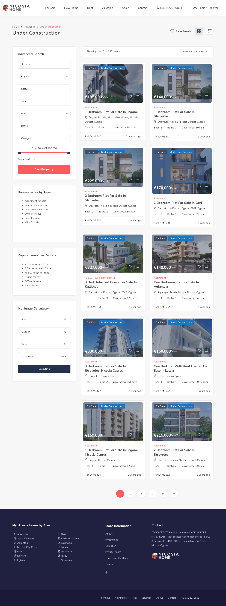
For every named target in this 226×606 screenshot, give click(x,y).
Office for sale (33, 213)
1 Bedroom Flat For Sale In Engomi (111, 112)
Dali (19, 551)
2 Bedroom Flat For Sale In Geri (178, 203)
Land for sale (32, 218)
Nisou (64, 555)
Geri (63, 534)
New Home (71, 8)
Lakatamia (67, 543)
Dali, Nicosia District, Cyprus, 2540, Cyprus (112, 292)
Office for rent (33, 281)
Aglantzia (22, 543)
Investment (111, 539)
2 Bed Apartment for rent (39, 264)
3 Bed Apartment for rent (39, 268)
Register (212, 8)
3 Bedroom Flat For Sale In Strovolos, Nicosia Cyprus (105, 368)
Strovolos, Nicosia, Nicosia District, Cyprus (181, 122)
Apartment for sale (35, 201)
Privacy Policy (113, 552)
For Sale (50, 8)
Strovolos (66, 560)
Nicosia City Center (28, 547)
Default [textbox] (198, 51)
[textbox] (44, 76)
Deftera (21, 555)
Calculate (44, 369)
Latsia (64, 547)
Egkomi (21, 560)
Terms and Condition (117, 558)
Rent (90, 8)
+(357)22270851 (170, 8)
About (125, 8)
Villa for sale (32, 222)
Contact (142, 8)
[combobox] (44, 76)
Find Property (44, 169)
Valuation (107, 8)
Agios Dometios (26, 538)
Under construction (112, 68)
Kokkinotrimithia (70, 538)
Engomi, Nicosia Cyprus (102, 460)
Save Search (183, 31)
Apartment (91, 107)
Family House (92, 278)
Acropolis (22, 534)
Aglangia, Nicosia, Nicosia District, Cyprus (181, 292)
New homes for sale (36, 209)
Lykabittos (66, 551)
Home (15, 27)
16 (163, 493)
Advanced (24, 159)
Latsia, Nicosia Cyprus (170, 376)
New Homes (108, 278)
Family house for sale (37, 205)
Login (202, 8)
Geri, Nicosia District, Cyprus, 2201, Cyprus (181, 208)
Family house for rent (37, 272)
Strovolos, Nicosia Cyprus (103, 376)
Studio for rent (33, 277)
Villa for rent (32, 285)
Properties (29, 27)
